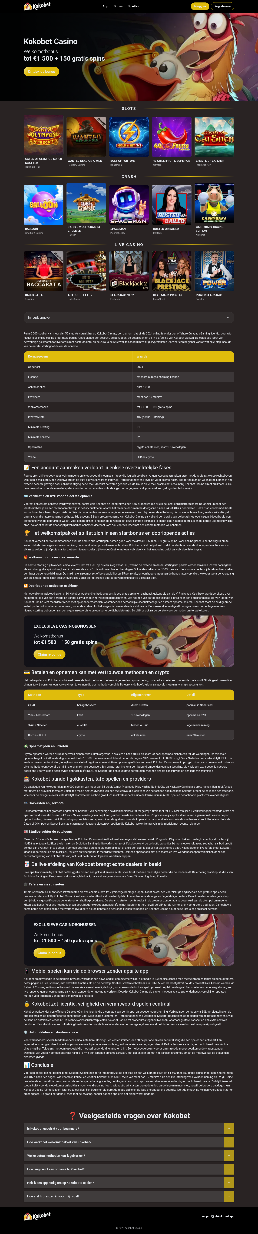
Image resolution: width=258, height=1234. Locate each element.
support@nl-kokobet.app (217, 1216)
